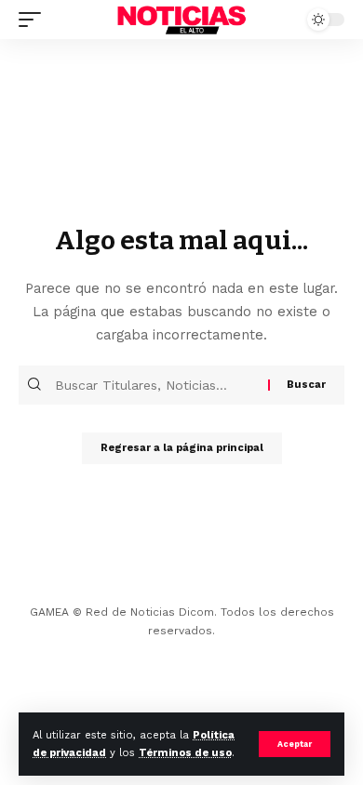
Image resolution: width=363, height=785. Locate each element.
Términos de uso (185, 753)
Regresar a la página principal (182, 448)
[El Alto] (181, 19)
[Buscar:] (159, 385)
